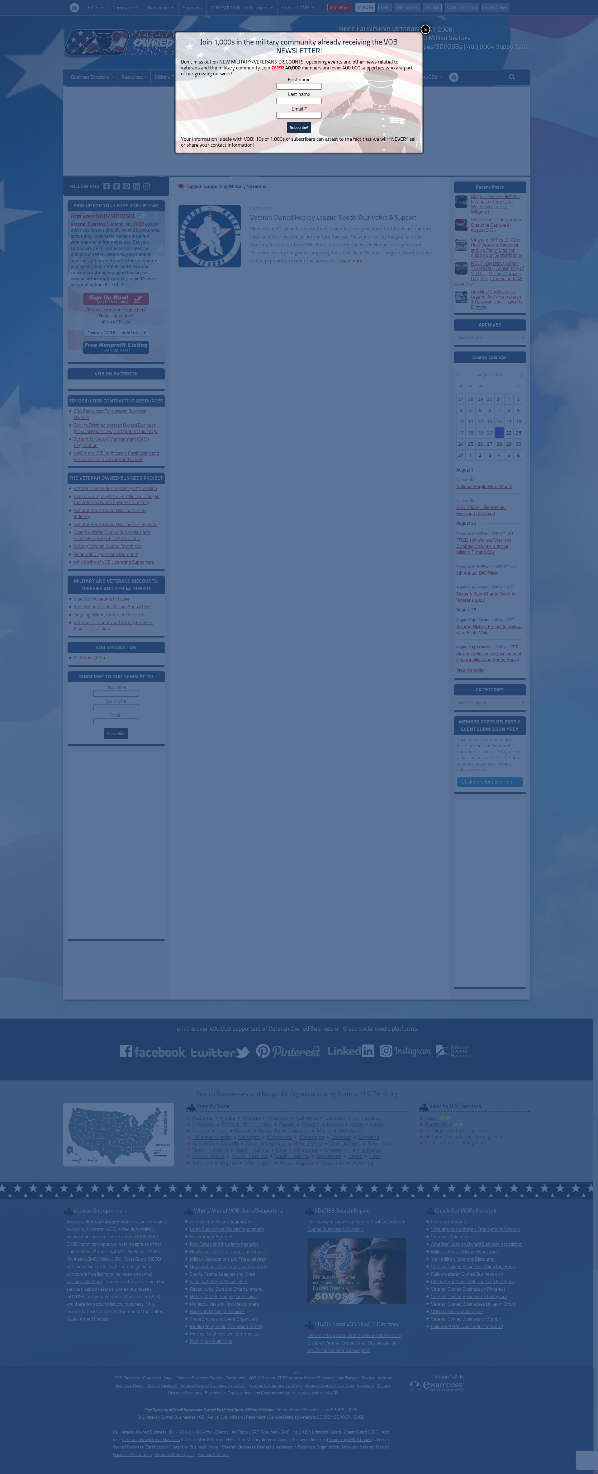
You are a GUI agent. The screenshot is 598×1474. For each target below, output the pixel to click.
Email (299, 109)
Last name (299, 94)
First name (299, 79)
